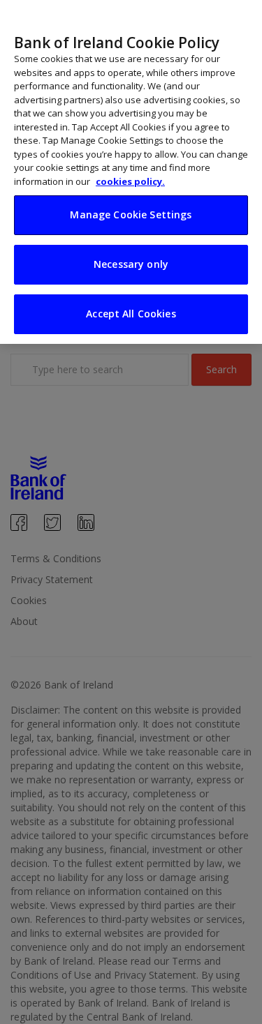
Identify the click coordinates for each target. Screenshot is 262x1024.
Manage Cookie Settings (130, 214)
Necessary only (131, 264)
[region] (131, 172)
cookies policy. (130, 181)
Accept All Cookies (131, 313)
